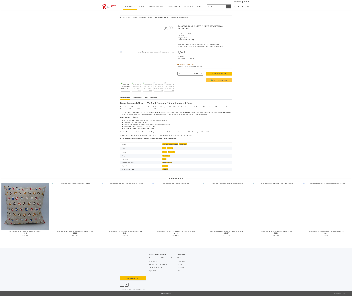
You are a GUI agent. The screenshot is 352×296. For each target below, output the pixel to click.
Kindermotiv (171, 151)
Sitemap (180, 264)
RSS (178, 271)
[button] (234, 6)
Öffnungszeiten (182, 261)
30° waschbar (166, 155)
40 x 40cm (165, 169)
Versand (192, 58)
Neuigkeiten (237, 2)
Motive (164, 151)
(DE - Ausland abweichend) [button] (195, 66)
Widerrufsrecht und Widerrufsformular (161, 258)
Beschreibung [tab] (125, 97)
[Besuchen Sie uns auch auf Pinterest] (126, 285)
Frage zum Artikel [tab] (151, 97)
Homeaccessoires (167, 162)
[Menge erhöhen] (201, 73)
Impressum (152, 271)
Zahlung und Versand (155, 267)
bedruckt (165, 166)
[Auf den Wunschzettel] (171, 28)
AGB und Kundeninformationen (158, 264)
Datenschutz (153, 261)
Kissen (186, 38)
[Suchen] (228, 6)
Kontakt (246, 2)
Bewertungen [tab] (137, 97)
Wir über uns (181, 258)
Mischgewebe (182, 144)
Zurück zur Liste (125, 17)
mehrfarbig (170, 148)
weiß (164, 148)
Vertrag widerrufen (133, 278)
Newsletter (180, 267)
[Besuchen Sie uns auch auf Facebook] (122, 285)
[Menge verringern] (180, 73)
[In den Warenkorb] (121, 24)
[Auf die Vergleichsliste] (166, 28)
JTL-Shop (342, 293)
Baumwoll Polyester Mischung (170, 144)
